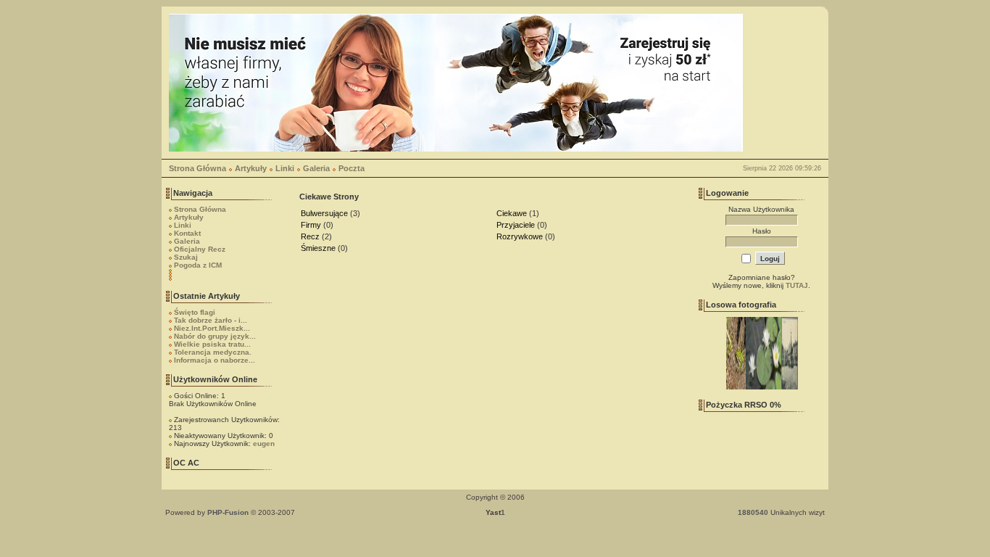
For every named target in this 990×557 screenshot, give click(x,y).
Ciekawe (511, 213)
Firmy (311, 224)
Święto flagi (194, 312)
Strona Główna (197, 168)
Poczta (351, 168)
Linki (284, 168)
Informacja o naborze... (214, 360)
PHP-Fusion (228, 512)
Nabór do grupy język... (215, 336)
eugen (264, 443)
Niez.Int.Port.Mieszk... (212, 328)
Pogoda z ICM (198, 265)
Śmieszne (318, 248)
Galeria (316, 168)
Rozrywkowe (519, 236)
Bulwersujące (324, 213)
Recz (310, 236)
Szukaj (186, 257)
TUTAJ (797, 285)
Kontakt (187, 233)
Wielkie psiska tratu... (212, 344)
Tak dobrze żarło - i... (210, 320)
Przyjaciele (515, 224)
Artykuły (251, 168)
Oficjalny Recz (199, 249)
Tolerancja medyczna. (212, 352)
